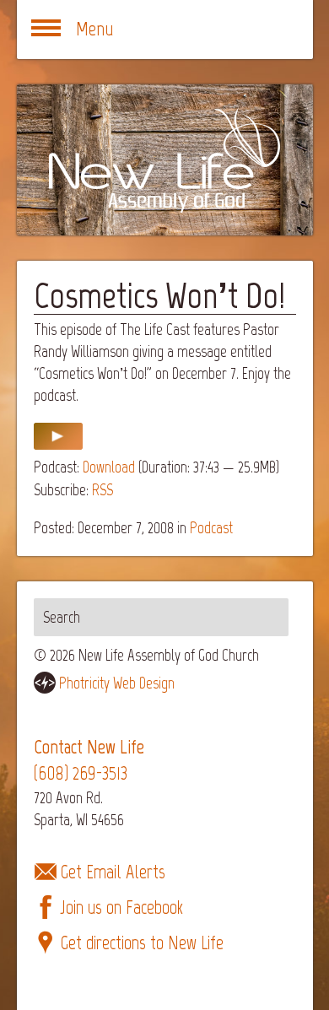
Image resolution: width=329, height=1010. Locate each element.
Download (109, 467)
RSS (102, 490)
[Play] (58, 444)
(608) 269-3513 (80, 773)
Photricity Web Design (117, 683)
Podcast (211, 527)
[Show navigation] (46, 29)
